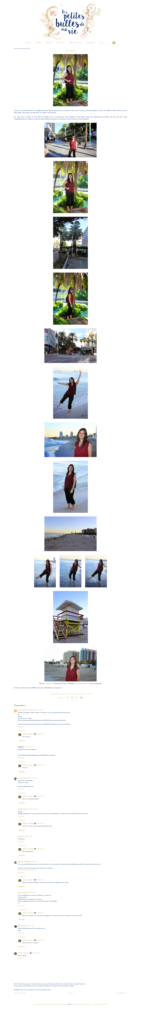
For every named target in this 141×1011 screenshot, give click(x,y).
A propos (90, 42)
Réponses (23, 731)
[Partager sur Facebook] (67, 697)
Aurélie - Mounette (28, 734)
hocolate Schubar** (82, 683)
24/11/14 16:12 (40, 940)
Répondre (21, 727)
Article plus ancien (121, 993)
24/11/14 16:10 (40, 734)
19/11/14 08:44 (32, 778)
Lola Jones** (49, 683)
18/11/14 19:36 (28, 747)
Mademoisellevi (22, 892)
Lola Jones (72, 694)
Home (28, 42)
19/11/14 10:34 (28, 836)
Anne (69, 1004)
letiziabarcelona (23, 778)
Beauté (49, 42)
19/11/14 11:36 (34, 861)
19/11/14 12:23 (32, 892)
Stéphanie (21, 836)
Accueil (70, 993)
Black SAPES (22, 925)
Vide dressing (75, 42)
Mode (38, 42)
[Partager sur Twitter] (72, 697)
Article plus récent (20, 993)
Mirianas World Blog (24, 861)
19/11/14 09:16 (33, 809)
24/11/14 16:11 (40, 880)
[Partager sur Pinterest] (76, 697)
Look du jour (82, 694)
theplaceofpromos (23, 809)
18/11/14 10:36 (39, 710)
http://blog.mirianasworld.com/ (27, 870)
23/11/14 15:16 (30, 925)
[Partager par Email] (81, 697)
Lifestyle (61, 42)
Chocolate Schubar (61, 694)
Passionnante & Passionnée (26, 710)
